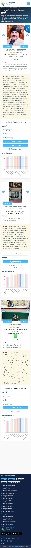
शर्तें (6, 543)
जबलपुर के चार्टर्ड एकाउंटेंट (8, 498)
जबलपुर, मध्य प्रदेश (8, 479)
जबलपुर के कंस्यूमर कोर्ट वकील (9, 493)
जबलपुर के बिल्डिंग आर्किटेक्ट (9, 511)
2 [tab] (14, 317)
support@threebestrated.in (12, 538)
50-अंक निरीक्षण (24, 17)
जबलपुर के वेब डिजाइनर (8, 519)
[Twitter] (4, 541)
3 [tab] (15, 42)
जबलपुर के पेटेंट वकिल (7, 506)
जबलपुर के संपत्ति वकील (8, 524)
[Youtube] (11, 541)
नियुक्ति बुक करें (8, 130)
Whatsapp (8, 396)
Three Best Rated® (16, 546)
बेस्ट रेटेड (3, 7)
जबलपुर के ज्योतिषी (7, 501)
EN (19, 7)
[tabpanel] (15, 36)
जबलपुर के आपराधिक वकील (8, 488)
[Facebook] (1, 541)
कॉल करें (8, 46)
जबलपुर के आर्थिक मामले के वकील (10, 490)
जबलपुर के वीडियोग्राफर (8, 516)
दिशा (22, 56)
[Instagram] (7, 541)
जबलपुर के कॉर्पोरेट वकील (8, 496)
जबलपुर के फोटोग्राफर (7, 508)
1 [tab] (12, 42)
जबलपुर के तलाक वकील (8, 503)
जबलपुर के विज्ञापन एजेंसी (8, 514)
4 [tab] (16, 42)
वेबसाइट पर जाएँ (9, 138)
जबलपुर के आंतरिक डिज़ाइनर (9, 485)
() (19, 52)
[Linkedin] (14, 541)
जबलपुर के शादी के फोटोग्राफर (9, 521)
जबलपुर (7, 7)
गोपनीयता (3, 543)
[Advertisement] (15, 458)
